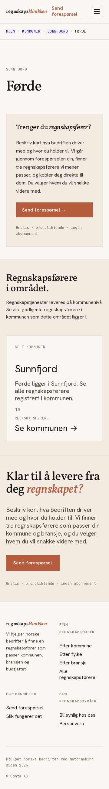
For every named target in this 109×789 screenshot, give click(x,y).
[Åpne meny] (97, 11)
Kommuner (31, 31)
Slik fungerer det (24, 716)
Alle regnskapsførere (77, 674)
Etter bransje (73, 663)
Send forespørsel (65, 11)
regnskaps (26, 12)
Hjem (10, 31)
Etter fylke (70, 654)
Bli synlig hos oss (77, 715)
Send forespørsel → (44, 210)
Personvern (71, 723)
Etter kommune (75, 646)
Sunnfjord (58, 31)
